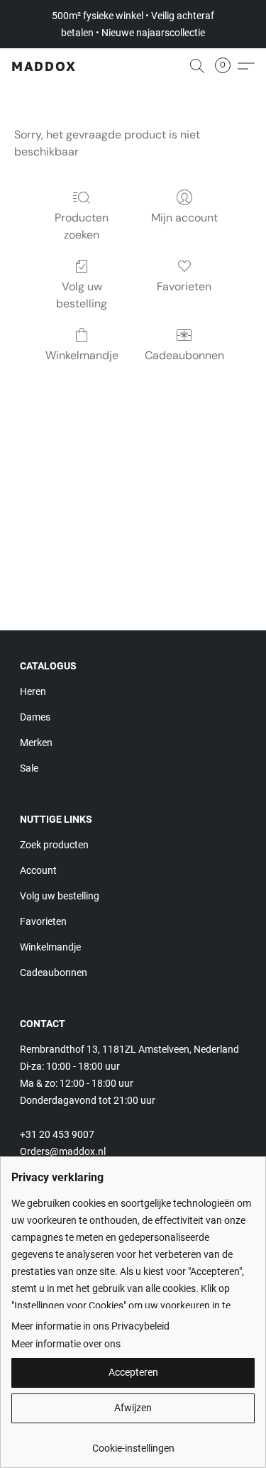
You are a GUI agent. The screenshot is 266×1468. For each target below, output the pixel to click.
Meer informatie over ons (66, 1343)
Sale (29, 768)
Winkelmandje (81, 355)
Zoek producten (54, 844)
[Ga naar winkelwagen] (227, 66)
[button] (44, 66)
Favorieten (184, 286)
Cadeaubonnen (184, 355)
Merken (36, 742)
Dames (35, 717)
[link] (133, 1443)
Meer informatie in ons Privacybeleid (90, 1326)
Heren (33, 691)
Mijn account (184, 217)
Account (38, 870)
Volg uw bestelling (81, 295)
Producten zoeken (82, 226)
